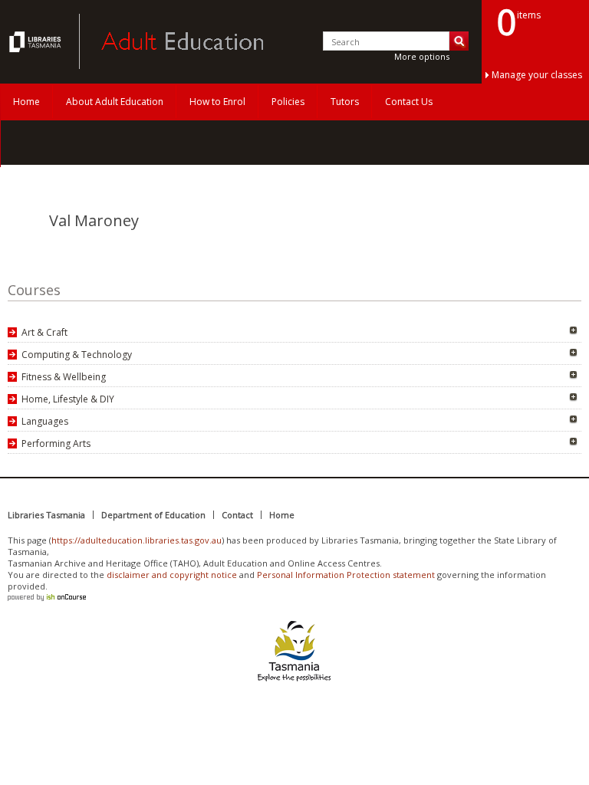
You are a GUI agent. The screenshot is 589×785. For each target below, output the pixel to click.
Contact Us (409, 101)
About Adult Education (114, 101)
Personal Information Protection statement (346, 574)
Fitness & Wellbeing (63, 376)
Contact (237, 515)
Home (26, 101)
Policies (287, 101)
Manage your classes (537, 74)
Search (459, 41)
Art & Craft (44, 332)
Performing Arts (55, 443)
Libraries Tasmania (46, 515)
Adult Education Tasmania (37, 41)
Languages (44, 421)
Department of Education (153, 515)
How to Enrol (217, 101)
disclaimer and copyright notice (172, 574)
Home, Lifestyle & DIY (67, 399)
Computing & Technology (76, 354)
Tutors (345, 101)
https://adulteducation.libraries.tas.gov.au (136, 540)
